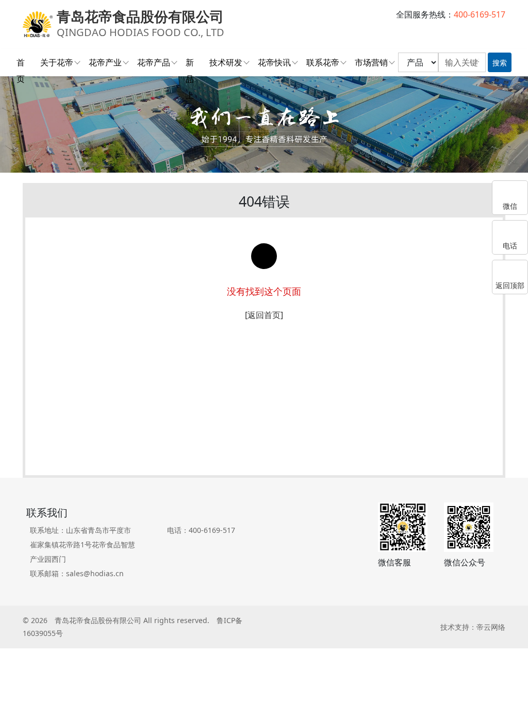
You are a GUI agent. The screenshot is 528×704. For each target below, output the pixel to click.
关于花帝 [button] (56, 62)
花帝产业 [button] (105, 62)
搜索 (499, 63)
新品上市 (190, 64)
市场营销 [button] (371, 62)
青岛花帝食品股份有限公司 (98, 620)
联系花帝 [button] (322, 62)
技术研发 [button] (225, 62)
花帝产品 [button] (153, 62)
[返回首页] (264, 315)
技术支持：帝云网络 (472, 627)
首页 (20, 64)
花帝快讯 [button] (274, 62)
